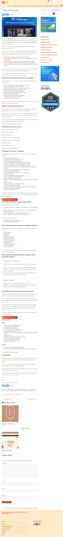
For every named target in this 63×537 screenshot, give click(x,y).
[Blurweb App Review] (10, 432)
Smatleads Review (32, 399)
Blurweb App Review (7, 450)
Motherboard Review (46, 47)
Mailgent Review (45, 42)
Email (3, 488)
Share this (11, 14)
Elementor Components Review (49, 55)
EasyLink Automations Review (49, 52)
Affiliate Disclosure (7, 526)
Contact (4, 531)
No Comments (20, 394)
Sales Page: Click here (7, 135)
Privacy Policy (5, 529)
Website (3, 495)
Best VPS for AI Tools (46, 60)
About (3, 524)
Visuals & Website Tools (47, 6)
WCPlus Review (45, 62)
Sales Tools (31, 6)
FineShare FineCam (6, 109)
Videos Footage (25, 428)
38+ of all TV (7, 57)
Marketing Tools (16, 6)
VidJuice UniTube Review (8, 423)
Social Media (38, 6)
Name (3, 481)
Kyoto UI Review (8, 399)
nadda (5, 394)
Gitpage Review (45, 57)
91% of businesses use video (12, 62)
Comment (4, 463)
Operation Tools (24, 6)
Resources (56, 6)
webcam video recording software (26, 390)
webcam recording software (12, 390)
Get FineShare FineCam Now (9, 199)
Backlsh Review (45, 39)
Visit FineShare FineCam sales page (10, 352)
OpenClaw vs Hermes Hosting (49, 44)
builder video (10, 389)
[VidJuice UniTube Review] (10, 405)
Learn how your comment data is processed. (28, 508)
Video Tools (49, 10)
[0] (60, 5)
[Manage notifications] (3, 534)
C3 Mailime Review (46, 49)
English (51, 0)
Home (10, 6)
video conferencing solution (21, 389)
